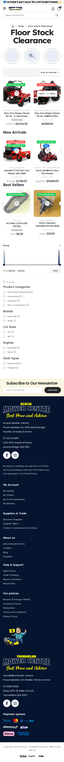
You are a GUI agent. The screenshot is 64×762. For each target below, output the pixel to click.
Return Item (9, 583)
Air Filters (17, 220)
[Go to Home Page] (13, 26)
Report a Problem (12, 579)
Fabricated (14, 363)
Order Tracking (10, 575)
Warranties (9, 607)
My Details (8, 490)
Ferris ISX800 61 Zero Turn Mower (47, 172)
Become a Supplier (12, 519)
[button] (60, 56)
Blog (5, 552)
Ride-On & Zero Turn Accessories (47, 168)
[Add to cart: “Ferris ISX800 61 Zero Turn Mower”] (47, 150)
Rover (11, 320)
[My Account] (53, 8)
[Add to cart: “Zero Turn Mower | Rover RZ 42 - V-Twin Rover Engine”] (16, 93)
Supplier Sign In (11, 523)
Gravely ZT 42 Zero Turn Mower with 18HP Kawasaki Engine (17, 173)
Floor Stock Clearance (12, 110)
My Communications (14, 499)
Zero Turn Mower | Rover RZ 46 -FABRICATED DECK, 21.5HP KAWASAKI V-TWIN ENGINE (47, 117)
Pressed (12, 367)
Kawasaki (13, 316)
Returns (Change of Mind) (16, 599)
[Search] (57, 15)
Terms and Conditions (14, 612)
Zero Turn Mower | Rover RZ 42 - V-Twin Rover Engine (17, 116)
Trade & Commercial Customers (20, 527)
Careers (7, 548)
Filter (55, 270)
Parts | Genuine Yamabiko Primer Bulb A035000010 (47, 226)
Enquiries (7, 556)
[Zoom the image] (26, 404)
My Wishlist (9, 503)
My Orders (8, 495)
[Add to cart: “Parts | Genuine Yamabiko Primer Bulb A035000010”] (47, 203)
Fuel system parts (47, 220)
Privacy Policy (10, 616)
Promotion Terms (12, 603)
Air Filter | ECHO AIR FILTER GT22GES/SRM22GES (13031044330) (17, 227)
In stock (10, 282)
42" (10, 332)
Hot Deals (25, 110)
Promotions (14, 296)
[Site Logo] (15, 8)
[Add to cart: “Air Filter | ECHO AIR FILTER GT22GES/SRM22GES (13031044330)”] (16, 203)
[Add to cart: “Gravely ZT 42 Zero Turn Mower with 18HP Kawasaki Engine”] (16, 150)
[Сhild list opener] (24, 296)
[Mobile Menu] (5, 8)
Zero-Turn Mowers (16, 168)
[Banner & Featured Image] (12, 56)
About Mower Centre (14, 543)
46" (10, 336)
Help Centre (9, 570)
